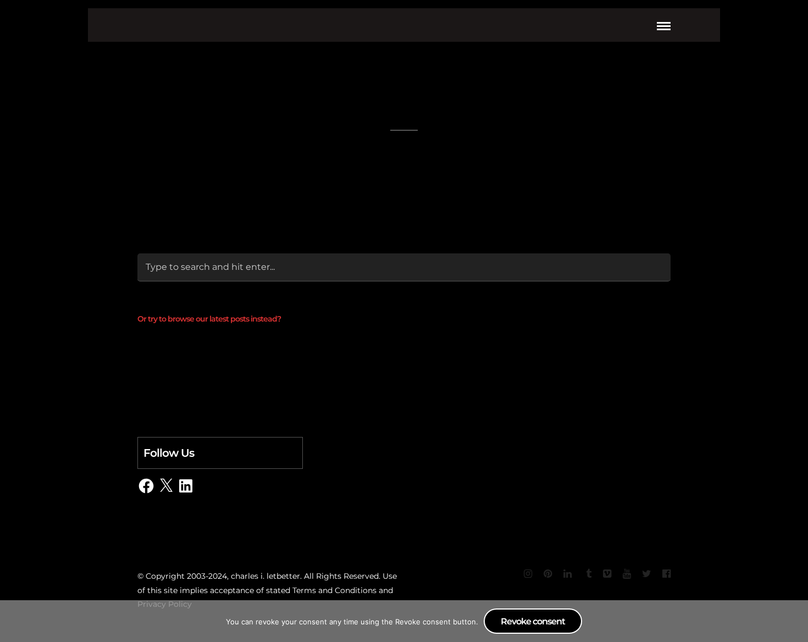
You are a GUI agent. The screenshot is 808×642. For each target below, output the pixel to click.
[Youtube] (626, 573)
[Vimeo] (606, 573)
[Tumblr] (587, 573)
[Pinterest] (547, 573)
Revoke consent (533, 621)
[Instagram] (527, 573)
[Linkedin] (567, 573)
